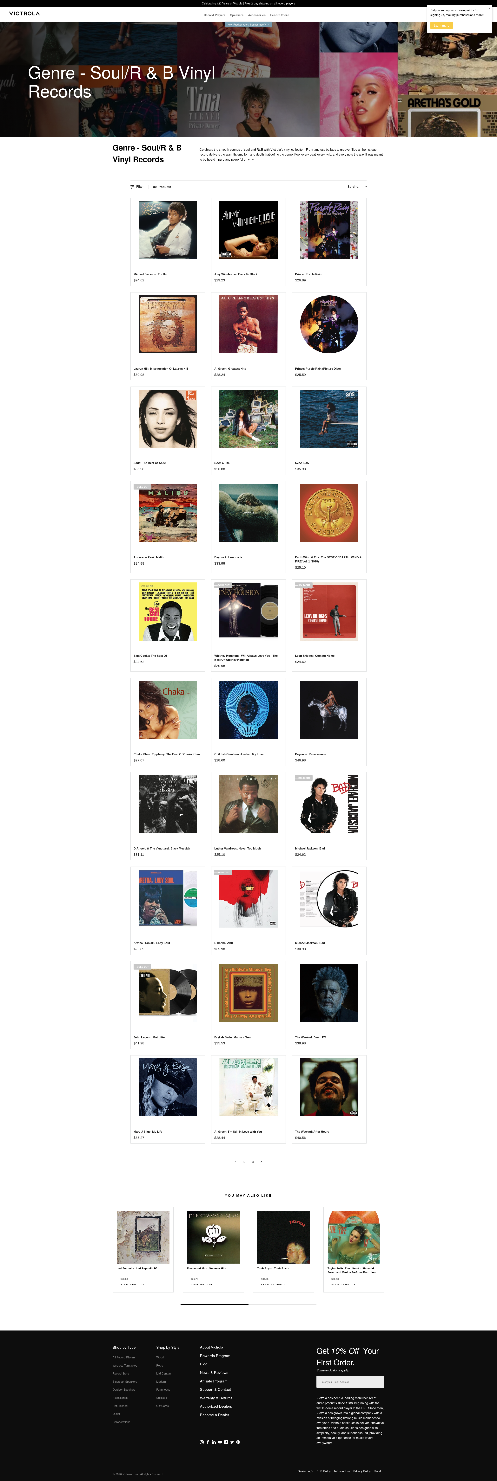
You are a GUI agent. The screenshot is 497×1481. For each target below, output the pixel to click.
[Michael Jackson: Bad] (329, 804)
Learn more (441, 25)
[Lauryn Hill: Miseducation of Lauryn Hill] (168, 324)
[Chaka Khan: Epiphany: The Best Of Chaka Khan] (168, 710)
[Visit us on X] (232, 1442)
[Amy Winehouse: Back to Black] (248, 230)
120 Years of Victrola (229, 3)
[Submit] (380, 1381)
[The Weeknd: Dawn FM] (329, 993)
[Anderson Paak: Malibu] (168, 513)
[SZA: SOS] (329, 419)
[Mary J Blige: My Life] (168, 1087)
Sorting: (353, 186)
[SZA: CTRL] (248, 419)
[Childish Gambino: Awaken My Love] (248, 710)
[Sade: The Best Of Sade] (168, 419)
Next (248, 1295)
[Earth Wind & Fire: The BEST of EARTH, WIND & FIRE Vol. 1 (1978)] (329, 513)
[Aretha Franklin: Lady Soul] (168, 899)
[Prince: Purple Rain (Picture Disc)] (329, 324)
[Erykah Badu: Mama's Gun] (248, 993)
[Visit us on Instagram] (202, 1442)
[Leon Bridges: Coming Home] (329, 611)
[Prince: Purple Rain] (329, 230)
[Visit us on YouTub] (220, 1442)
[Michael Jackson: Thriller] (168, 230)
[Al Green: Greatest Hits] (248, 324)
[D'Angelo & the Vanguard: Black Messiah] (168, 804)
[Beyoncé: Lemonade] (248, 513)
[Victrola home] (24, 14)
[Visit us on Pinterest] (238, 1442)
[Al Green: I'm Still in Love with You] (248, 1087)
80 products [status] (162, 187)
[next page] (261, 1162)
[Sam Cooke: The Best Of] (168, 611)
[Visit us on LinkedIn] (214, 1442)
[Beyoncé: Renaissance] (329, 710)
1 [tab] (214, 1304)
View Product (133, 1285)
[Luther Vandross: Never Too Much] (248, 804)
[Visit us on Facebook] (208, 1442)
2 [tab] (282, 1304)
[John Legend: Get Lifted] (168, 993)
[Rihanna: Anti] (248, 899)
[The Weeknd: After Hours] (329, 1087)
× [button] (489, 8)
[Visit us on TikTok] (226, 1442)
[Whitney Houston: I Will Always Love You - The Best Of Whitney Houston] (248, 611)
